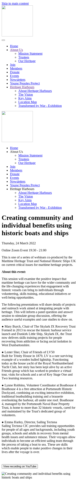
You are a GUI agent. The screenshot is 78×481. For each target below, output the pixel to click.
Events (14, 76)
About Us (16, 50)
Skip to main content (15, 3)
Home (14, 46)
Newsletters (17, 79)
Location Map (27, 102)
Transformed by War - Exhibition (40, 105)
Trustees (23, 57)
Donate (15, 72)
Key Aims (25, 98)
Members (16, 68)
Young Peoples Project (25, 83)
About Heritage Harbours (35, 91)
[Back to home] (17, 35)
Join (12, 64)
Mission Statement (30, 53)
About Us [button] (16, 151)
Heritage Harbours (22, 87)
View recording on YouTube (19, 466)
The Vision (25, 94)
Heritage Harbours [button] (22, 189)
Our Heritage (27, 61)
